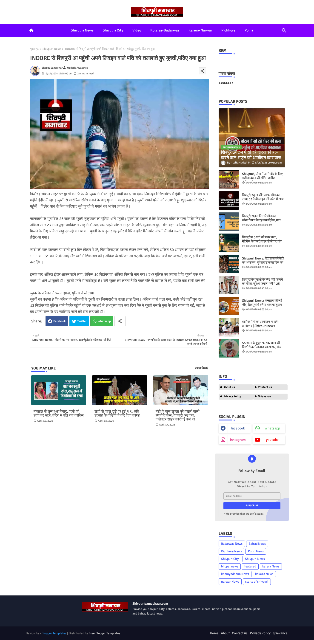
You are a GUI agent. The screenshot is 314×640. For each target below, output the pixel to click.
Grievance (264, 396)
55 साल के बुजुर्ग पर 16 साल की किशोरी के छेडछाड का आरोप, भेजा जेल (262, 347)
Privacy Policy (232, 396)
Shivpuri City (113, 30)
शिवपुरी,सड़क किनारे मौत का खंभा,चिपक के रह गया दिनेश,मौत (261, 218)
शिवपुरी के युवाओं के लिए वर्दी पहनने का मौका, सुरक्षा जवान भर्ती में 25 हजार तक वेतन (262, 283)
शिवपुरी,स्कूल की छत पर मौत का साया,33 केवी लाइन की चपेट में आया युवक (263, 199)
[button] (284, 30)
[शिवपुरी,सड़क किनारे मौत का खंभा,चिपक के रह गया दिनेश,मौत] (229, 221)
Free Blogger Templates (104, 633)
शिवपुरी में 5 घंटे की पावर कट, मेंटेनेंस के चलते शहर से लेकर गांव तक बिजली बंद (262, 241)
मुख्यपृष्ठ (34, 49)
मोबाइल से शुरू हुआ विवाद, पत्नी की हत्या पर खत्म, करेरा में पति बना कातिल (59, 413)
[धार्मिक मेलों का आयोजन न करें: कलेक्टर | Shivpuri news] (229, 327)
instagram (238, 439)
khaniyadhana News (235, 574)
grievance (280, 633)
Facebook (59, 321)
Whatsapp (104, 321)
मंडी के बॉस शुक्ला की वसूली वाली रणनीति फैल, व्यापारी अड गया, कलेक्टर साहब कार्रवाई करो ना (178, 415)
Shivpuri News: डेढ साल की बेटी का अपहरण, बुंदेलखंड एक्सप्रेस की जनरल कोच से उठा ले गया (263, 262)
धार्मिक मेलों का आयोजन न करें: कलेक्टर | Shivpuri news (260, 324)
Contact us (265, 387)
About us (229, 387)
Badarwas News (232, 544)
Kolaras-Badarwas (164, 30)
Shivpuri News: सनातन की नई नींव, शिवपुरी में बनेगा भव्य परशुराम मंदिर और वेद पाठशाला (262, 305)
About (225, 633)
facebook (238, 428)
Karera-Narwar (200, 30)
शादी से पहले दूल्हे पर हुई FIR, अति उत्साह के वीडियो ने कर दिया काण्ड (117, 413)
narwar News (230, 582)
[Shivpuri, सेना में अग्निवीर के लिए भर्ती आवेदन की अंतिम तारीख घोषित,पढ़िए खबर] (229, 179)
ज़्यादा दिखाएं (201, 368)
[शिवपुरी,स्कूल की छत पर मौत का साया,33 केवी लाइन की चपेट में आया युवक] (229, 200)
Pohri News (256, 551)
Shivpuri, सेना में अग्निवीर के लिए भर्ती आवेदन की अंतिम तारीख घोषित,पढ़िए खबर (262, 178)
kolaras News (264, 574)
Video (136, 30)
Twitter (82, 321)
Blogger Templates (54, 633)
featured (250, 566)
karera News (270, 566)
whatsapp (272, 428)
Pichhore (228, 30)
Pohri (249, 30)
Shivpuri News (82, 30)
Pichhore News (231, 551)
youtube (272, 439)
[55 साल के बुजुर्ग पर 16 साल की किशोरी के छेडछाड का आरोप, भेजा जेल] (229, 348)
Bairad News (257, 544)
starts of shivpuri (256, 582)
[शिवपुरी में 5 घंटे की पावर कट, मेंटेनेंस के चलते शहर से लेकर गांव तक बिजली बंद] (229, 243)
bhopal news (229, 566)
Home (214, 633)
